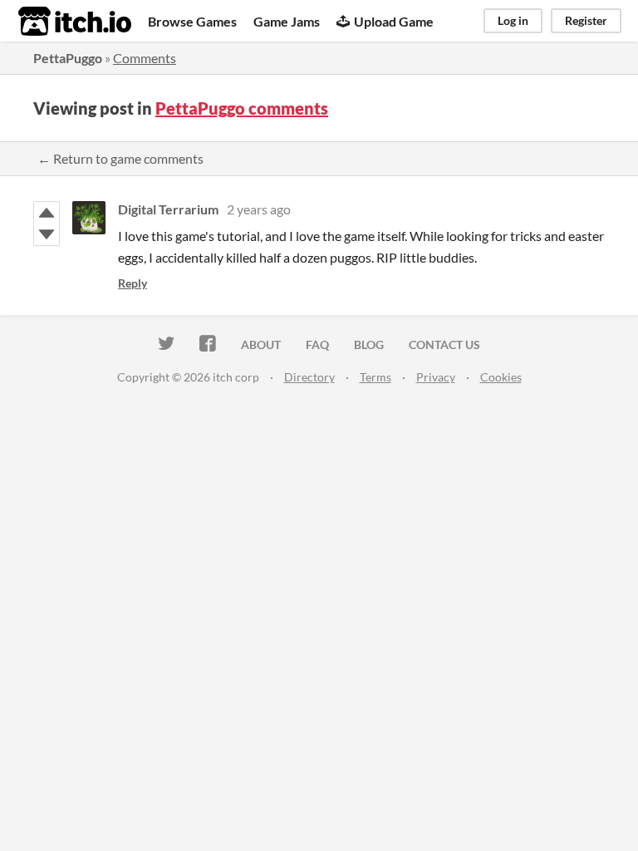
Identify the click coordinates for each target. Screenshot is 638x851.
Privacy (435, 377)
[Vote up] (46, 213)
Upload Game (394, 21)
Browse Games (192, 21)
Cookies (501, 377)
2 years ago (259, 209)
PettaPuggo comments (241, 108)
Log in (513, 20)
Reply (132, 283)
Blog (369, 344)
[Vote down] (46, 234)
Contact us (444, 344)
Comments (144, 58)
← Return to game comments (120, 158)
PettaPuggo (67, 58)
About (261, 344)
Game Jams (286, 21)
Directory (309, 377)
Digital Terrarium (168, 209)
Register (586, 20)
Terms (375, 377)
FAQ (317, 344)
